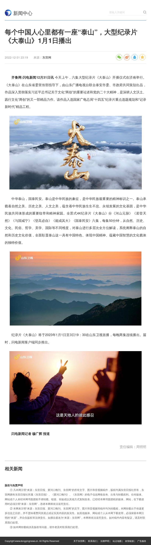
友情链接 (129, 540)
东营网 (8, 13)
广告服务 (141, 540)
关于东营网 (79, 540)
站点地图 (117, 540)
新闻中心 (22, 12)
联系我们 (92, 540)
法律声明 (104, 540)
